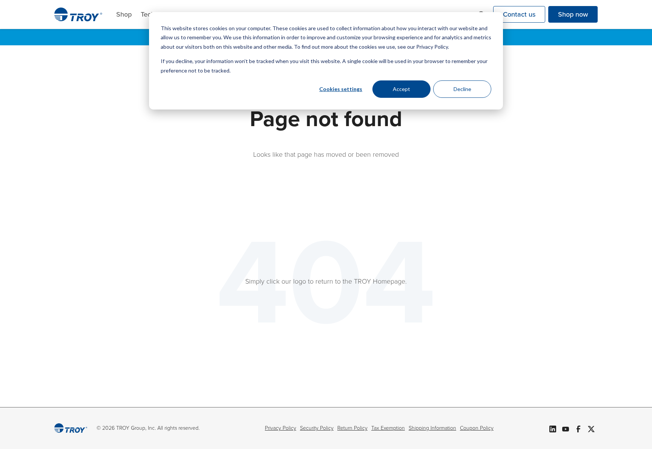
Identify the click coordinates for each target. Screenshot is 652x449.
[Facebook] (578, 428)
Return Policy (352, 428)
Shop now (573, 14)
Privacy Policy (280, 428)
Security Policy (317, 428)
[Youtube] (565, 428)
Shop (124, 14)
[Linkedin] (552, 428)
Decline (462, 89)
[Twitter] (591, 428)
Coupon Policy (477, 428)
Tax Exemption (388, 428)
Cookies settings (340, 89)
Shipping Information (432, 428)
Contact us (519, 14)
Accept (401, 89)
